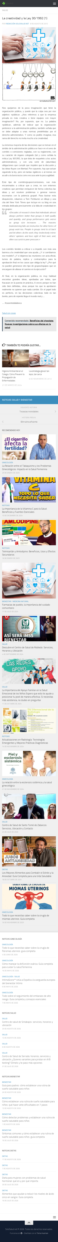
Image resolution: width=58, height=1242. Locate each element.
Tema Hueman (42, 1233)
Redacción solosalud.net (17, 24)
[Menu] (54, 3)
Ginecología (7, 462)
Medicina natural (21, 601)
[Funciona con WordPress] (21, 1233)
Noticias (6, 505)
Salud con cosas (9, 313)
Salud (5, 10)
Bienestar (6, 601)
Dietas (5, 869)
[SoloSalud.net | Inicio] (10, 3)
